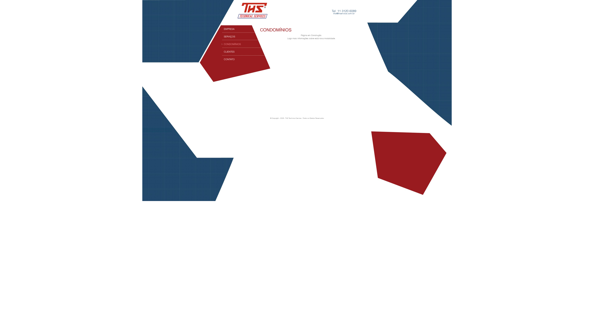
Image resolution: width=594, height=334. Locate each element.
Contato (229, 59)
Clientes (229, 51)
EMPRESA (229, 29)
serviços (229, 36)
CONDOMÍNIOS (232, 44)
